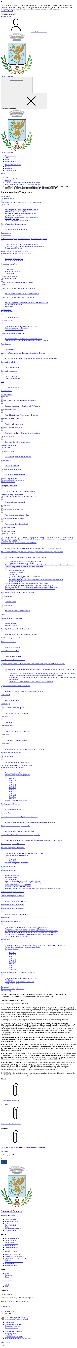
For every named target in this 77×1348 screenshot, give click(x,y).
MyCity (4, 1345)
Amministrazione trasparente (14, 1331)
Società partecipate (7, 460)
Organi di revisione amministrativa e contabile (15, 686)
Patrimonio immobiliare (8, 642)
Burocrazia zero (6, 233)
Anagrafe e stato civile (12, 1238)
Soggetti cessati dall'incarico (14, 248)
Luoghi (7, 1285)
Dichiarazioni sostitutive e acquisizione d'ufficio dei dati (18, 496)
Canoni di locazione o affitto (10, 651)
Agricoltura (8, 168)
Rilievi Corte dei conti (12, 700)
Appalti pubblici (10, 1246)
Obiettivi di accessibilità (12, 983)
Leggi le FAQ (9, 1322)
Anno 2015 (12, 782)
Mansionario (9, 269)
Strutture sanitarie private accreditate (12, 892)
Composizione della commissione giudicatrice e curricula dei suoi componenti (29, 585)
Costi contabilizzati (7, 726)
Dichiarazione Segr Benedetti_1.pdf (11, 1124)
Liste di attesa (5, 735)
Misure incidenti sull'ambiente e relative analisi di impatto (23, 881)
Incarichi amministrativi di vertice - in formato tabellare (22, 184)
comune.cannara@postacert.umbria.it (16, 1319)
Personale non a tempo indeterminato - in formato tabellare (23, 339)
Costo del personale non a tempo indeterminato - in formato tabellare (26, 340)
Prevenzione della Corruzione (10, 921)
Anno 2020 (12, 791)
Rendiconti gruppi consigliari (14, 259)
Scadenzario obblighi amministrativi (16, 229)
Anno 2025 (12, 779)
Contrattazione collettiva (8, 362)
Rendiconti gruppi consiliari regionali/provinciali (16, 253)
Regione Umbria (6, 16)
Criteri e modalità (6, 596)
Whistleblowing (6, 991)
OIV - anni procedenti (12, 387)
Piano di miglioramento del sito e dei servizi (18, 1338)
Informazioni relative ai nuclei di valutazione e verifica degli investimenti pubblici (30, 822)
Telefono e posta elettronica (9, 277)
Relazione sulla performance (10, 418)
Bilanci (3, 614)
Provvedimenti (5, 505)
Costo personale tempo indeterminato (16, 328)
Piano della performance (8, 409)
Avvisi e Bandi (13, 574)
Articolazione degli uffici (9, 264)
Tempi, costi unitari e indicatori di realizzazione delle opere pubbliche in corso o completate (33, 840)
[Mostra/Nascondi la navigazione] (16, 85)
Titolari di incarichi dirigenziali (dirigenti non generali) (18, 297)
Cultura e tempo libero (12, 1240)
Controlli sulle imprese (8, 527)
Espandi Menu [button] (5, 196)
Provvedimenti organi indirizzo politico (13, 509)
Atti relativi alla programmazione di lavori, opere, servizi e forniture (26, 557)
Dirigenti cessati (6, 310)
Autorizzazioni (9, 1263)
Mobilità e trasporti (11, 1251)
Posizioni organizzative (8, 311)
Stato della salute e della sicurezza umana (18, 886)
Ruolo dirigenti (9, 306)
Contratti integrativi (11, 376)
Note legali (8, 1335)
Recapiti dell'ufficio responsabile (15, 502)
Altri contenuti (5, 917)
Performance (5, 396)
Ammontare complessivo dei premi (12, 427)
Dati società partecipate (12, 466)
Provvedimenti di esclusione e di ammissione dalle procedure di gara (26, 583)
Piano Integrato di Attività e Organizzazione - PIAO (21, 326)
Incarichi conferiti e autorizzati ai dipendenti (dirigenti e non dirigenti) (23, 353)
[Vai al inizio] (1, 1158)
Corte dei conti (5, 695)
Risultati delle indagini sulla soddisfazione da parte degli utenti (24, 749)
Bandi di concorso (6, 391)
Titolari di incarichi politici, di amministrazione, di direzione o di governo (24, 239)
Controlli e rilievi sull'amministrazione (13, 660)
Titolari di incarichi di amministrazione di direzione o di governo (25, 246)
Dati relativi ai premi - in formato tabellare (18, 442)
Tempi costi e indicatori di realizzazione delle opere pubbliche (20, 835)
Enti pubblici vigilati (7, 451)
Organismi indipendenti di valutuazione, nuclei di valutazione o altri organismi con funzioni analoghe (33, 664)
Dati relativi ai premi (7, 436)
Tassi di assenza (6, 344)
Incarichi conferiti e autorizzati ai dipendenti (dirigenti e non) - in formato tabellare (31, 358)
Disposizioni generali (7, 198)
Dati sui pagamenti (7, 756)
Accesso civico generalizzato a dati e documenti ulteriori (22, 947)
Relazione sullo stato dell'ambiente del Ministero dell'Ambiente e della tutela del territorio (33, 888)
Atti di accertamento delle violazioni (16, 936)
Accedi (3, 174)
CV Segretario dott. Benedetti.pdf (10, 1100)
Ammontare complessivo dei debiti (16, 800)
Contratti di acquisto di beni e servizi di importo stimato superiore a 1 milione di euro (31, 587)
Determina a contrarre (16, 572)
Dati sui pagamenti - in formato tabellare (17, 762)
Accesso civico (5, 940)
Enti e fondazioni (10, 1225)
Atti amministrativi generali (13, 215)
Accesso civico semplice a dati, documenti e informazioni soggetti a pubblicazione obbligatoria (35, 945)
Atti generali (5, 204)
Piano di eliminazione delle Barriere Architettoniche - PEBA (24, 853)
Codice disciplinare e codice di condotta (17, 220)
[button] (10, 156)
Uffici (7, 1223)
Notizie (7, 1273)
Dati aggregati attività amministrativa (12, 480)
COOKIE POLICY (7, 11)
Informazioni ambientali (8, 866)
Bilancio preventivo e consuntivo (11, 618)
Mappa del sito (5, 1342)
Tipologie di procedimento (9, 486)
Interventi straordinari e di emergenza (12, 905)
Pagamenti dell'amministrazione (11, 752)
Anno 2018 (12, 788)
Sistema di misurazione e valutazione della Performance (18, 400)
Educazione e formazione (13, 1254)
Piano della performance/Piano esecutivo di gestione (21, 415)
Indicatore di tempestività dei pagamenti (17, 775)
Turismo (7, 1249)
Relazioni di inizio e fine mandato (15, 211)
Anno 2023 (12, 797)
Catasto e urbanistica (11, 1247)
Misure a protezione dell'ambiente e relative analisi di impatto (24, 883)
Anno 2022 (12, 795)
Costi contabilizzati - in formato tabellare (17, 731)
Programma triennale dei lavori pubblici (21, 563)
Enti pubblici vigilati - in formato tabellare (18, 457)
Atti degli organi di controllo (14, 260)
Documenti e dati (10, 1230)
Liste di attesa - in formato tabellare (16, 740)
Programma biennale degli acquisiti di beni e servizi (25, 561)
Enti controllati (5, 447)
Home (7, 177)
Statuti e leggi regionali (12, 219)
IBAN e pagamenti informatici (10, 804)
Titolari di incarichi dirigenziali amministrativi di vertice (22, 182)
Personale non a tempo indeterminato (12, 333)
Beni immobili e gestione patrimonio (12, 638)
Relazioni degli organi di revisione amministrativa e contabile (24, 691)
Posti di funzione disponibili (13, 304)
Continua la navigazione (8, 14)
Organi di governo (10, 1219)
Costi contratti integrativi (12, 378)
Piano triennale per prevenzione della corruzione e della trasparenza (22, 202)
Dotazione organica (7, 320)
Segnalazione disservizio (12, 1326)
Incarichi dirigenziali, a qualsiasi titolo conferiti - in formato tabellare (26, 303)
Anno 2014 (12, 780)
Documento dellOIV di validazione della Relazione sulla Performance (31, 682)
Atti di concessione (7, 605)
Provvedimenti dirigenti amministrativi (13, 518)
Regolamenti (9, 980)
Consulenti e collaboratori (9, 278)
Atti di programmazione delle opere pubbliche (15, 826)
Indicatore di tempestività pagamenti (12, 767)
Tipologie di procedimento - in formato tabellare (20, 491)
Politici (7, 1227)
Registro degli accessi (11, 949)
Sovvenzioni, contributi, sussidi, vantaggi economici (17, 592)
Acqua (7, 166)
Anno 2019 (12, 789)
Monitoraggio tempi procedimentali (12, 495)
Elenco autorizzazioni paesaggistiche (16, 855)
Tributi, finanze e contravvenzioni (15, 1258)
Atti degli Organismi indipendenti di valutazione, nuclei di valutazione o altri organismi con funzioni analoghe (39, 669)
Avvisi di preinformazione (17, 570)
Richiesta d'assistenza (11, 1328)
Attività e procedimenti (8, 482)
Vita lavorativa (9, 1242)
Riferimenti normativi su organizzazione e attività (20, 213)
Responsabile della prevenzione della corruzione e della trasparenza (26, 929)
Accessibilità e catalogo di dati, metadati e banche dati (18, 972)
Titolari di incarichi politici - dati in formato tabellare (21, 244)
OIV (2, 382)
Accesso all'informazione (13, 165)
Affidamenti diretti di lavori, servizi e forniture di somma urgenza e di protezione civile (36, 580)
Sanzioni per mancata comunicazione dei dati (15, 251)
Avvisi (7, 1277)
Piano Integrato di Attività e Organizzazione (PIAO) (21, 210)
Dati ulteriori (5, 987)
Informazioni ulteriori (15, 581)
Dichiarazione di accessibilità (14, 1337)
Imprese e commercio (11, 1244)
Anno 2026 (12, 859)
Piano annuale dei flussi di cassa (15, 773)
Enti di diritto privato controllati (11, 469)
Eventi (7, 1286)
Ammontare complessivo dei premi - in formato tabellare (22, 433)
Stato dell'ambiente (11, 877)
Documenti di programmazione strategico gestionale (21, 217)
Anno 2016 (12, 784)
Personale (8, 181)
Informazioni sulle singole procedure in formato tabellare (18, 543)
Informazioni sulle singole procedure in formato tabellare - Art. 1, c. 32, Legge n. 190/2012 (33, 548)
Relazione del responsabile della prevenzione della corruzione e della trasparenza (30, 932)
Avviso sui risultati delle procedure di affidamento (24, 576)
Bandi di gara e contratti (8, 533)
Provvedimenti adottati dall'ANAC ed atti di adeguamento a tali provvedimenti (29, 934)
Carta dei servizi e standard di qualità (12, 708)
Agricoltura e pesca (11, 1265)
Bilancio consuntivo (11, 625)
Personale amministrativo (13, 1229)
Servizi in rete (5, 743)
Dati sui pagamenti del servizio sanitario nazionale (16, 765)
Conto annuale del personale (14, 330)
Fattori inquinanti (10, 879)
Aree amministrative (11, 1221)
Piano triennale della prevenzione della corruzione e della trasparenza (26, 927)
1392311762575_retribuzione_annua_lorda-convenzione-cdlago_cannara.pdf (23, 1147)
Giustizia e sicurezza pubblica (14, 1256)
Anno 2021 (12, 793)
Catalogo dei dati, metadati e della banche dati (19, 982)
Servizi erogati (5, 704)
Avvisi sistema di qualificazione (19, 578)
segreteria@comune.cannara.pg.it (15, 1317)
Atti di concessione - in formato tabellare (17, 611)
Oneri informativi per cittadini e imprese (13, 224)
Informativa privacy (11, 1333)
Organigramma (9, 273)
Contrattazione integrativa (9, 371)
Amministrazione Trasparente (14, 179)
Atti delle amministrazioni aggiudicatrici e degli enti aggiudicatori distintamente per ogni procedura (32, 552)
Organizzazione (6, 235)
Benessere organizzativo (8, 445)
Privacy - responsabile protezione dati (12, 989)
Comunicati (8, 1275)
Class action (4, 717)
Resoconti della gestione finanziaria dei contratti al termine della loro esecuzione (30, 589)
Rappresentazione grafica (9, 478)
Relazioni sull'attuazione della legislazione (18, 885)
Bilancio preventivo (11, 624)
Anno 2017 (12, 786)
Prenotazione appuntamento (13, 1324)
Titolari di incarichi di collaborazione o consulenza (17, 282)
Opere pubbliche (6, 813)
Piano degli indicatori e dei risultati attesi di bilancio (17, 629)
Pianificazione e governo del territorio (13, 844)
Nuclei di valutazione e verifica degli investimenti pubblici (19, 817)
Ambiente (8, 1260)
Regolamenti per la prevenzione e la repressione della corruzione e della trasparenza (31, 931)
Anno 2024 (12, 799)
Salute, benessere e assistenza (14, 1262)
